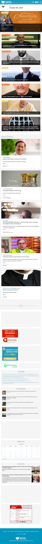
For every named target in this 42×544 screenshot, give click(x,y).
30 (26, 456)
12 (4, 452)
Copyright (32, 531)
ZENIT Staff (3, 29)
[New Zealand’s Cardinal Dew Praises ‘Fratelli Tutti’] (21, 74)
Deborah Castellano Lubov (8, 232)
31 (31, 456)
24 (31, 454)
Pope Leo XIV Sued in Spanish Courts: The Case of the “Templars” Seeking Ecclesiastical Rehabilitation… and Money (22, 397)
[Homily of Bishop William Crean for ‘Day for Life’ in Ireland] (21, 90)
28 (15, 456)
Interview (5, 220)
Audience (12, 531)
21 (15, 454)
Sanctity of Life (5, 84)
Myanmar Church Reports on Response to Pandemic (14, 159)
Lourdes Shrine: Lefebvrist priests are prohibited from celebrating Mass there (20, 402)
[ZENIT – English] (11, 2)
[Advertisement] (21, 319)
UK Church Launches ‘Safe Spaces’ (10, 290)
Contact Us (37, 531)
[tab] (15, 507)
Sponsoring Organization (19, 531)
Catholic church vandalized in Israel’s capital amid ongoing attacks (13, 380)
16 (26, 452)
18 (37, 452)
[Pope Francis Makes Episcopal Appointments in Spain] (21, 107)
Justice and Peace (7, 255)
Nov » (5, 459)
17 (31, 452)
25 (37, 454)
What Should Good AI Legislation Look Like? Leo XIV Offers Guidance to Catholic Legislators (17, 374)
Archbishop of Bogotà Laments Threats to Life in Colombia (16, 256)
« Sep (3, 459)
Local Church (6, 157)
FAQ (8, 531)
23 (26, 454)
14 (15, 452)
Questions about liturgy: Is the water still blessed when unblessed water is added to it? (21, 391)
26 (4, 456)
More (21, 305)
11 (37, 450)
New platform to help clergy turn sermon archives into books (12, 378)
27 (10, 456)
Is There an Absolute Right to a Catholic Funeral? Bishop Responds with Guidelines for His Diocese (22, 408)
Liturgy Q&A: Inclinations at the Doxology (12, 190)
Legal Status (26, 531)
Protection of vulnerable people (11, 288)
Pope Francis (5, 68)
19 (4, 454)
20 (10, 454)
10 (31, 450)
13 (10, 452)
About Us (5, 531)
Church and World (6, 34)
